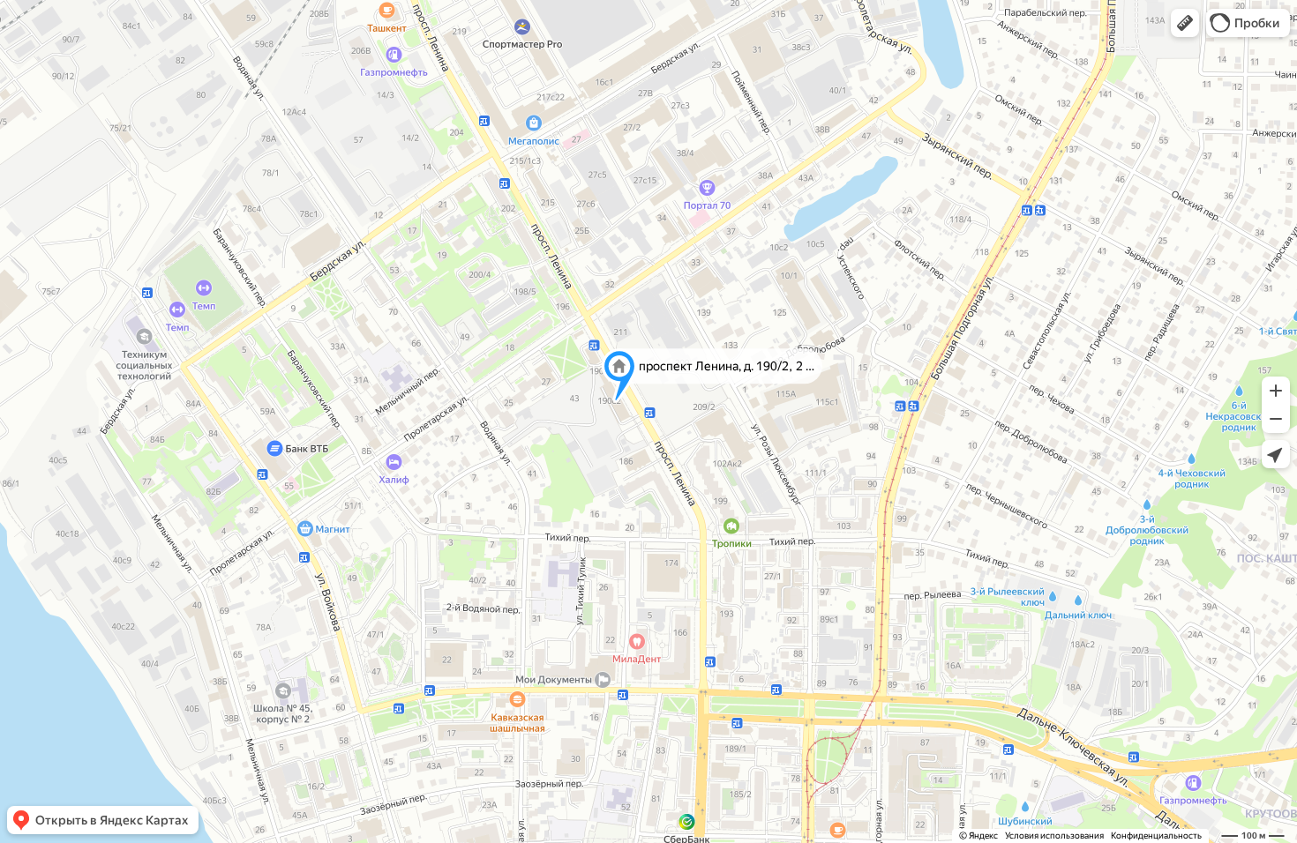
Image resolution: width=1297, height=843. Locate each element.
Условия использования (1054, 835)
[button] (1185, 23)
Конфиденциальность (1156, 835)
